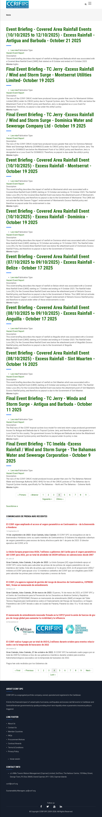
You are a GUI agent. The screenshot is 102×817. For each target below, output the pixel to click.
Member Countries (15, 732)
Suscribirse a (12, 506)
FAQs (10, 736)
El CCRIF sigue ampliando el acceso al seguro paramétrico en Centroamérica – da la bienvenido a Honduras (50, 526)
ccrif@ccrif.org (12, 784)
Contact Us (12, 728)
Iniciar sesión (15, 759)
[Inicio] (17, 4)
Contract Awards (14, 744)
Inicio (8, 15)
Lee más (14, 50)
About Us (11, 724)
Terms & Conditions (15, 748)
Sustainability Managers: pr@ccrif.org (21, 791)
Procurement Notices (16, 740)
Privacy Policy (13, 751)
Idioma (9, 64)
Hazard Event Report (15, 53)
